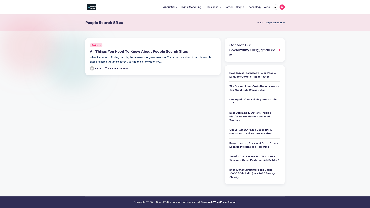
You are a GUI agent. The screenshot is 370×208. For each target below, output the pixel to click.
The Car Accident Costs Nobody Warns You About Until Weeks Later (254, 88)
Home (260, 22)
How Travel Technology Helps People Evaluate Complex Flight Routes (252, 74)
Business (96, 45)
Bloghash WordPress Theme (218, 202)
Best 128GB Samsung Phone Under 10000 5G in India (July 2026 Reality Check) (252, 173)
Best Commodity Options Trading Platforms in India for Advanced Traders (250, 116)
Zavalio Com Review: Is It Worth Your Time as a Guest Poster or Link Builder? (254, 158)
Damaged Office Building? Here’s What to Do (254, 101)
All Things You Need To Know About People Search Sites (139, 51)
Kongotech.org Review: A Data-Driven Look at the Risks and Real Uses (253, 145)
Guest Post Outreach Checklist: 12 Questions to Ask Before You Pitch (250, 131)
